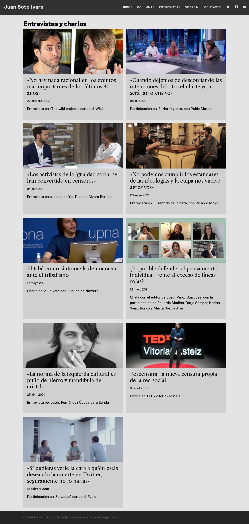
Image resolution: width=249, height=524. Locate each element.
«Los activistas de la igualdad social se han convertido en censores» (72, 177)
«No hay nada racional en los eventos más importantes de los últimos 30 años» (71, 86)
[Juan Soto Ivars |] (25, 7)
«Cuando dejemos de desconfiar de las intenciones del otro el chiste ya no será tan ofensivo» (176, 86)
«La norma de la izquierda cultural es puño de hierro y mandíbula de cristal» (71, 380)
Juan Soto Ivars (43, 517)
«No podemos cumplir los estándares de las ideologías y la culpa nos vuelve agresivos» (175, 180)
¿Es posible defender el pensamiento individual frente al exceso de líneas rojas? (173, 274)
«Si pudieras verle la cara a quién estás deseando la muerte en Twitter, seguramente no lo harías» (72, 474)
